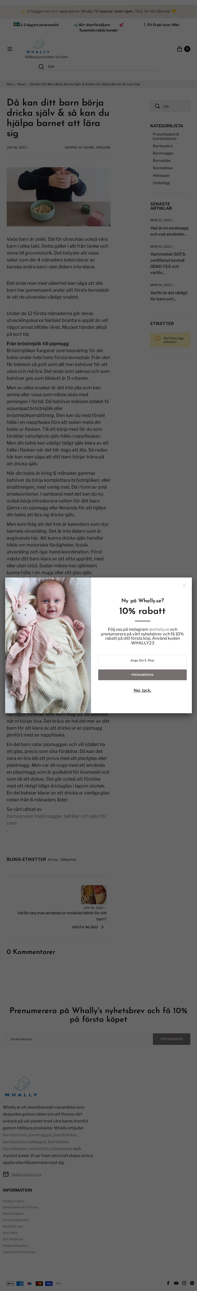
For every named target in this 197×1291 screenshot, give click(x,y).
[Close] (184, 585)
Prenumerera (142, 675)
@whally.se (159, 629)
